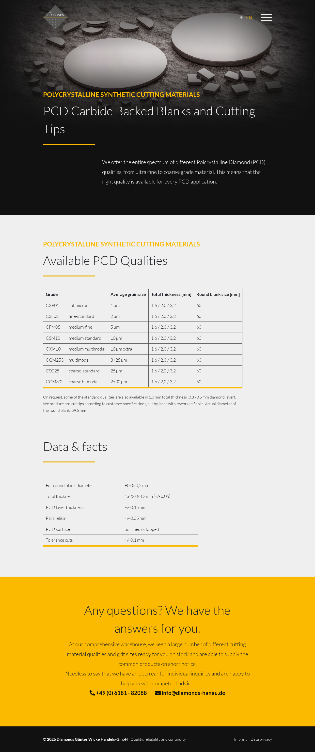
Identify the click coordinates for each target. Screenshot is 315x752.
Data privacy (261, 739)
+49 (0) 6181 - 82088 (121, 693)
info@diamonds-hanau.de (193, 693)
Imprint (240, 739)
